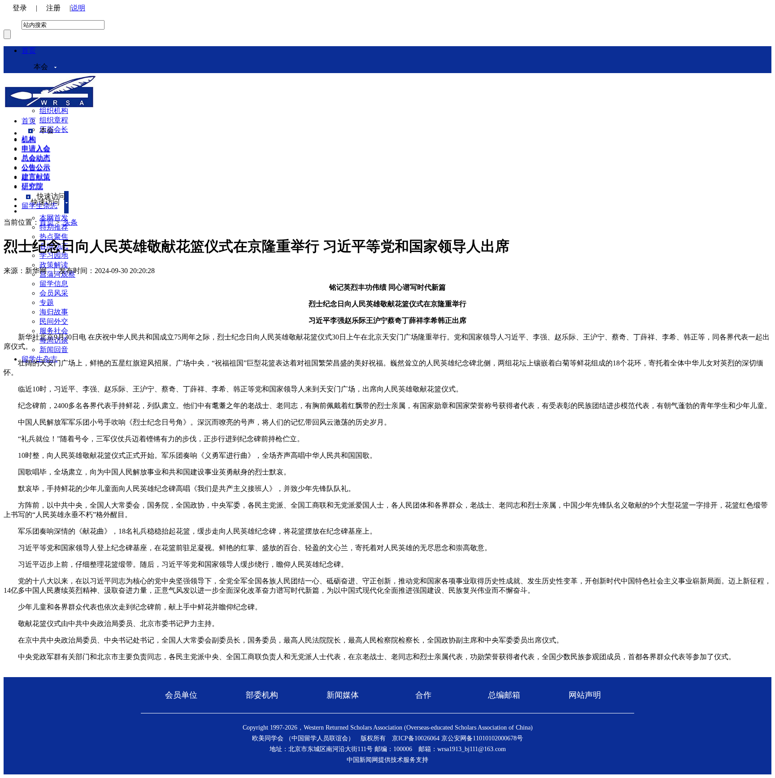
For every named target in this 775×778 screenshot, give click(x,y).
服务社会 (53, 331)
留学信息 (53, 283)
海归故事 (53, 312)
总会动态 (36, 158)
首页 (29, 50)
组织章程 (53, 120)
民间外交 (53, 321)
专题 (46, 302)
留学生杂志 (39, 205)
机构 (29, 139)
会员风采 (53, 293)
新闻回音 (53, 349)
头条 (70, 222)
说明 (78, 8)
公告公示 (36, 168)
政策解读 (53, 265)
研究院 (32, 187)
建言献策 (36, 177)
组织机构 (53, 110)
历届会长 (53, 129)
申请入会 (36, 149)
